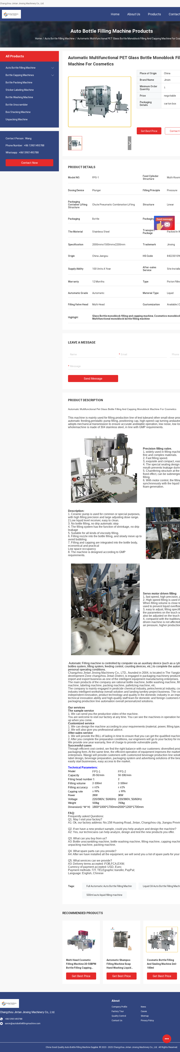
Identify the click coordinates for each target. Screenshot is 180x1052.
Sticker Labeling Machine (20, 89)
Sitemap (145, 1016)
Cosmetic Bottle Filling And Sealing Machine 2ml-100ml (162, 964)
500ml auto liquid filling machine (104, 895)
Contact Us (117, 1020)
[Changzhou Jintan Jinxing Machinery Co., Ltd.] (11, 14)
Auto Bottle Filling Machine (60, 38)
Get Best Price (149, 131)
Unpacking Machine (17, 119)
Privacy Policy (147, 1020)
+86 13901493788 (34, 145)
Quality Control (119, 1016)
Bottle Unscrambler (17, 104)
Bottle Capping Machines (20, 75)
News (143, 1007)
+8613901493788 (29, 152)
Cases (144, 1011)
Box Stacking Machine (18, 112)
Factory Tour (118, 1011)
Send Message (93, 378)
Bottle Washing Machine (19, 97)
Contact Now (29, 162)
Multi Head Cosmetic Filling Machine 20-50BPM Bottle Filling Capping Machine (81, 964)
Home (38, 38)
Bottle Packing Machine (19, 82)
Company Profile (119, 1007)
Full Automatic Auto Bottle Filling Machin (109, 886)
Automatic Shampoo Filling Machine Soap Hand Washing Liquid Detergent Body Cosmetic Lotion (119, 964)
